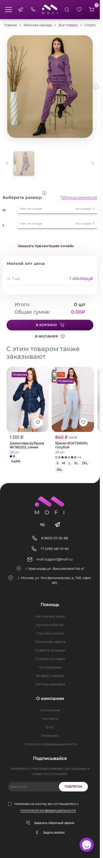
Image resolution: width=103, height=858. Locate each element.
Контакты (50, 719)
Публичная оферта (49, 642)
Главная (10, 25)
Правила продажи (50, 650)
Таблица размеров (78, 197)
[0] (91, 9)
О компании (50, 710)
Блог (50, 727)
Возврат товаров (50, 676)
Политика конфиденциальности (50, 744)
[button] (96, 86)
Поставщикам (50, 667)
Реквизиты (50, 736)
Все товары (68, 25)
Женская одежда (38, 25)
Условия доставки (50, 659)
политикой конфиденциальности (48, 810)
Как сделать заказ (50, 616)
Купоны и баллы (49, 625)
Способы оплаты (50, 633)
